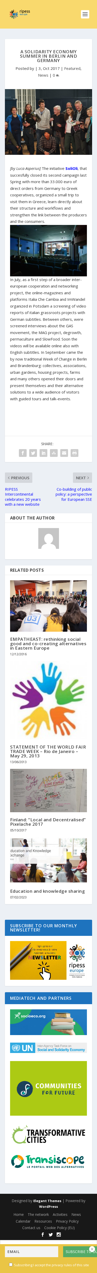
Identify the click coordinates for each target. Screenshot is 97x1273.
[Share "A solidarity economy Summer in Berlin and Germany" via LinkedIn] (43, 453)
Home (18, 1214)
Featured (72, 68)
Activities (60, 1214)
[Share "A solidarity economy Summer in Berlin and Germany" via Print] (74, 453)
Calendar (23, 1221)
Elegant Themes (47, 1200)
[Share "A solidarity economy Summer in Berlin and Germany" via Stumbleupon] (54, 453)
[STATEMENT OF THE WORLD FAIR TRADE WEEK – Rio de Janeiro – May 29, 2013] (48, 700)
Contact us (31, 1227)
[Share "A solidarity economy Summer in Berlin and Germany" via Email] (64, 453)
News (43, 75)
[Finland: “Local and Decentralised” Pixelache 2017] (48, 790)
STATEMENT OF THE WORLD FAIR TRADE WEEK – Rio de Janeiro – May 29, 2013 (48, 751)
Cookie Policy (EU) (59, 1227)
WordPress (48, 1206)
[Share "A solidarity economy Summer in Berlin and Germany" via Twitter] (33, 453)
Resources (43, 1221)
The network (38, 1214)
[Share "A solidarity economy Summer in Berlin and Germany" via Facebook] (23, 453)
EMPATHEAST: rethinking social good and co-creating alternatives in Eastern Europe (48, 643)
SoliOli (71, 168)
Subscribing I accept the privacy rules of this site (51, 1265)
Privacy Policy (67, 1221)
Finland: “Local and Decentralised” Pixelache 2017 (48, 822)
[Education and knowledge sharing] (48, 860)
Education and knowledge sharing (47, 891)
